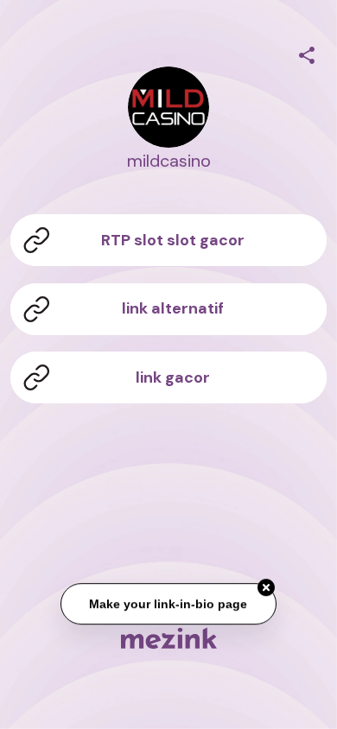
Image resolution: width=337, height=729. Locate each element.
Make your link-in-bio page (169, 604)
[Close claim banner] (266, 588)
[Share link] (306, 52)
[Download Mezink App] (169, 638)
